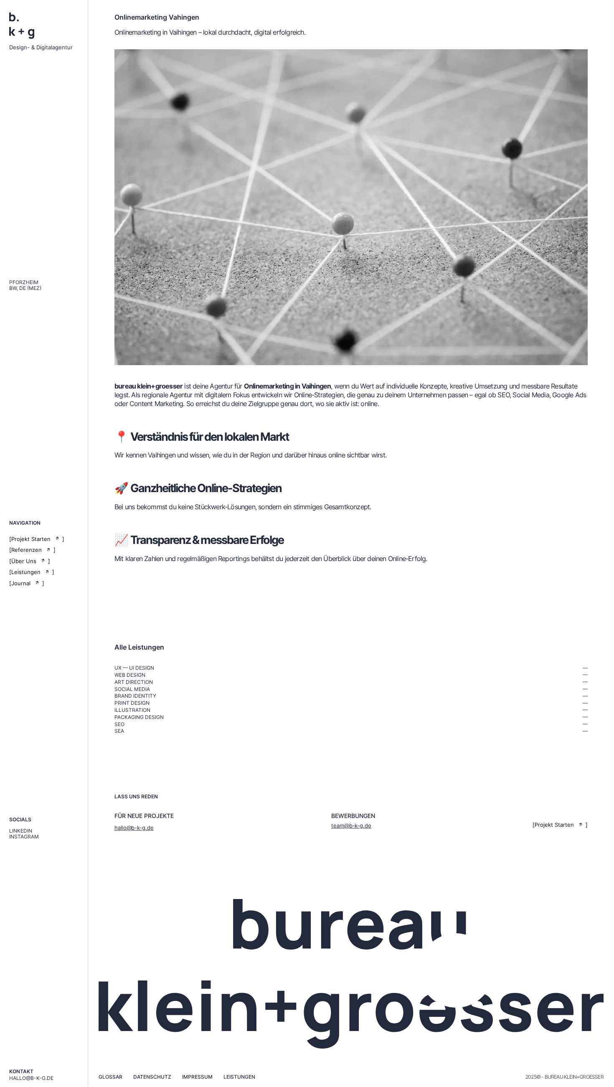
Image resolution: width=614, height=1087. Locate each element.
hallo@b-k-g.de (31, 1078)
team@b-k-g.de (351, 825)
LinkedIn (20, 831)
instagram (24, 837)
